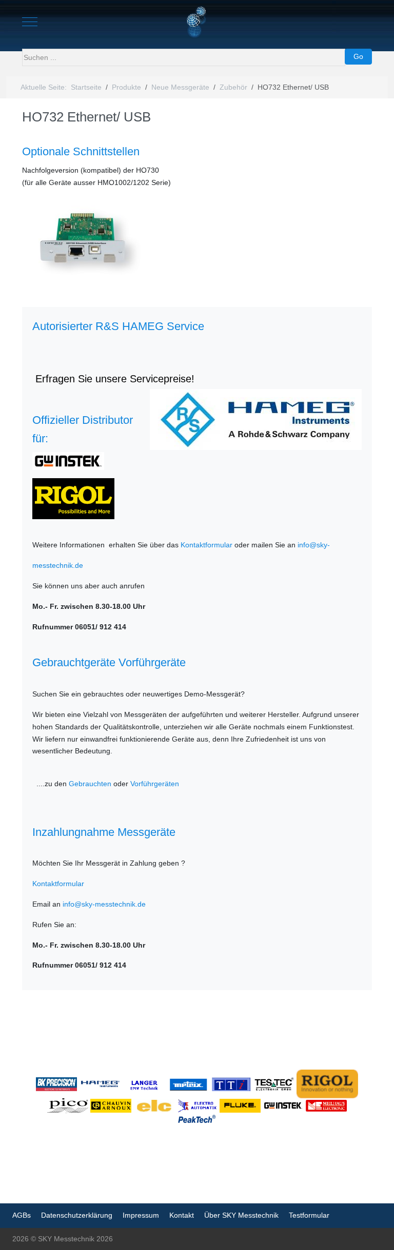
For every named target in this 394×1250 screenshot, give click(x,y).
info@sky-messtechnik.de (104, 904)
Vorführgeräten (154, 784)
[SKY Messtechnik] (197, 21)
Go (358, 56)
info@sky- (314, 545)
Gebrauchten (90, 784)
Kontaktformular (206, 545)
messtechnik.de (57, 565)
